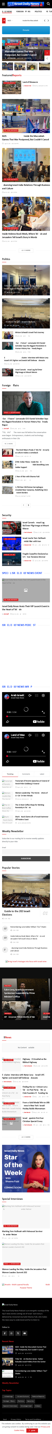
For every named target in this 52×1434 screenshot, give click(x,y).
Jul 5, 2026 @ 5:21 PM (41, 1066)
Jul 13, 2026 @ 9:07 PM (10, 241)
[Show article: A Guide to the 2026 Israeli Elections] (44, 66)
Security (7, 523)
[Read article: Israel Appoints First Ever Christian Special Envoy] (11, 1123)
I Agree (32, 1430)
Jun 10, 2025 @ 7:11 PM (23, 496)
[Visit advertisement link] (26, 961)
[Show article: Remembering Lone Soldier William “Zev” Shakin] (32, 66)
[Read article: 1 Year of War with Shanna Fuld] (7, 479)
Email (4, 847)
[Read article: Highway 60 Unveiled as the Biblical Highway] (11, 1064)
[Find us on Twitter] (18, 1333)
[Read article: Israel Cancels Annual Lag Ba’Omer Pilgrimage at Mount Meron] (7, 372)
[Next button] (47, 53)
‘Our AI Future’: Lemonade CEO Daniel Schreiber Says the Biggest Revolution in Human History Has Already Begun (30, 346)
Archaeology (8, 1060)
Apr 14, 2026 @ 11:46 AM (11, 1276)
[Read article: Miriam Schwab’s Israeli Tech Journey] (7, 335)
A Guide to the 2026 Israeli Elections (19, 322)
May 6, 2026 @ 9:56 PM (41, 1097)
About (4, 1419)
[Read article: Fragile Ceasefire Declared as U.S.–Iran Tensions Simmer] (11, 559)
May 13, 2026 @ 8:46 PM (24, 471)
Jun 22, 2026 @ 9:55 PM (13, 364)
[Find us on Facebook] (4, 1333)
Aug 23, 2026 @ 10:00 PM (11, 143)
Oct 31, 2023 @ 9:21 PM (41, 86)
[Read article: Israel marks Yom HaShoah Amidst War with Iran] (11, 543)
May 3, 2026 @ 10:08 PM (24, 376)
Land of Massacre (30, 82)
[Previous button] (47, 58)
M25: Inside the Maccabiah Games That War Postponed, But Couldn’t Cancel (21, 51)
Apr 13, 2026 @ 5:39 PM (41, 561)
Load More (26, 250)
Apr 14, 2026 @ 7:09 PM (10, 1238)
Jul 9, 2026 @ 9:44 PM (23, 336)
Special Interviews (12, 412)
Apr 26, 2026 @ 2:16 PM (42, 1125)
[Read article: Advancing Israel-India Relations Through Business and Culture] (26, 165)
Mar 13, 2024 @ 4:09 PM (19, 614)
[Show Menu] (3, 4)
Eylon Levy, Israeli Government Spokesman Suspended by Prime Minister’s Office (19, 993)
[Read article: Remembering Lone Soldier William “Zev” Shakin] (7, 1374)
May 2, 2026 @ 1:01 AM (24, 456)
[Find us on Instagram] (11, 1333)
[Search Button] (48, 4)
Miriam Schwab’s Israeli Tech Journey (29, 333)
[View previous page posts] (23, 505)
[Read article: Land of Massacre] (11, 87)
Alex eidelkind (11, 58)
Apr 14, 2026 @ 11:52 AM (41, 545)
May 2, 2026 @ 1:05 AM (40, 1112)
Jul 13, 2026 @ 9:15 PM (10, 192)
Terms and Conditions (33, 1419)
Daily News (7, 12)
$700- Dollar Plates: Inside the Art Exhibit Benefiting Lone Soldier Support (32, 464)
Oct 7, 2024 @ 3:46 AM (24, 480)
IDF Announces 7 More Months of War (19, 1017)
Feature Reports (12, 44)
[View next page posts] (28, 505)
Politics (38, 12)
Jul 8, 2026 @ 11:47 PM (24, 352)
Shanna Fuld (27, 86)
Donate (26, 30)
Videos (37, 1406)
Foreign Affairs (23, 12)
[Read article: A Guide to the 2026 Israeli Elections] (26, 315)
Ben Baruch (27, 1112)
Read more (10, 444)
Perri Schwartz (28, 532)
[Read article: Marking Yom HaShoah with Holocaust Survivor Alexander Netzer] (26, 1217)
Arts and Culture (9, 539)
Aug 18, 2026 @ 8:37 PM (13, 292)
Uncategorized (9, 1103)
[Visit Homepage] (25, 4)
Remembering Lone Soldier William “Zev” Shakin (28, 927)
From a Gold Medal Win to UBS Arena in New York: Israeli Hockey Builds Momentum (36, 1106)
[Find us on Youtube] (24, 1333)
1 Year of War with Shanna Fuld (27, 477)
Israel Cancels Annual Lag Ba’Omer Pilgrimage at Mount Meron (36, 526)
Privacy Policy (16, 1419)
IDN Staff (6, 428)
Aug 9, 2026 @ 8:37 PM (12, 325)
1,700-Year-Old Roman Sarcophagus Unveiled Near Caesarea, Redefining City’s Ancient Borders (31, 490)
